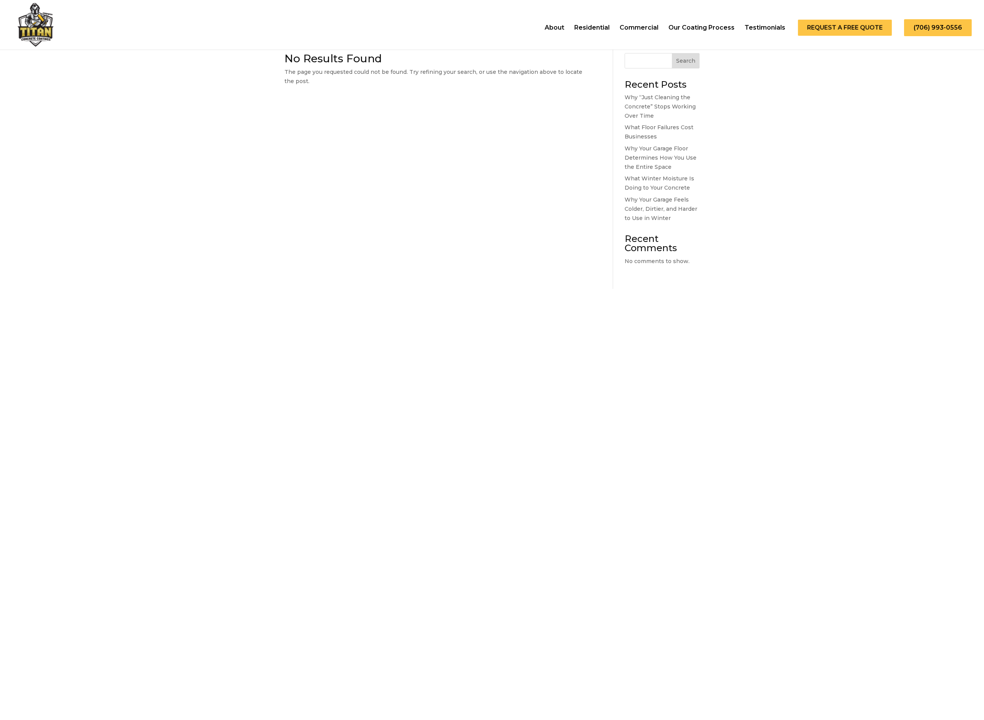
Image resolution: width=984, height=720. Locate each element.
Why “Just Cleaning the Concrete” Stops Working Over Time (660, 106)
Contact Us (18, 680)
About (554, 28)
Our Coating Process (701, 28)
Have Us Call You (38, 514)
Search (685, 60)
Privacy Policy (21, 686)
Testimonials (765, 28)
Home (450, 639)
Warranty (16, 698)
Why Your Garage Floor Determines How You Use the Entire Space (660, 157)
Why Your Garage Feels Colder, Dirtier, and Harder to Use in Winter (661, 209)
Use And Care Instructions (35, 692)
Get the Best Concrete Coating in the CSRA (56, 675)
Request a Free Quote (845, 27)
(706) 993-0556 (938, 27)
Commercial (639, 28)
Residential (592, 28)
